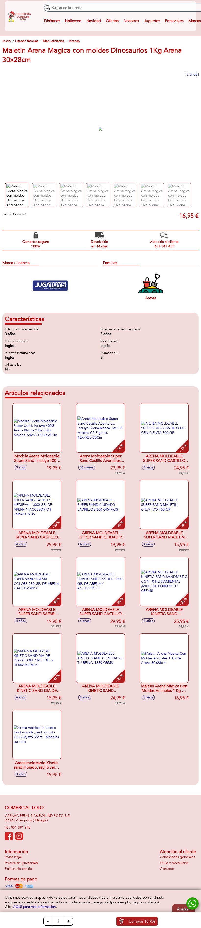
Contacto (167, 869)
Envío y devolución (174, 863)
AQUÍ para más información (34, 906)
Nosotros (131, 21)
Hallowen (73, 21)
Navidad (93, 21)
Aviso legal (13, 857)
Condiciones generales (177, 857)
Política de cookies (19, 869)
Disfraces (52, 21)
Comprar (142, 921)
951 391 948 (21, 827)
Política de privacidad (21, 863)
